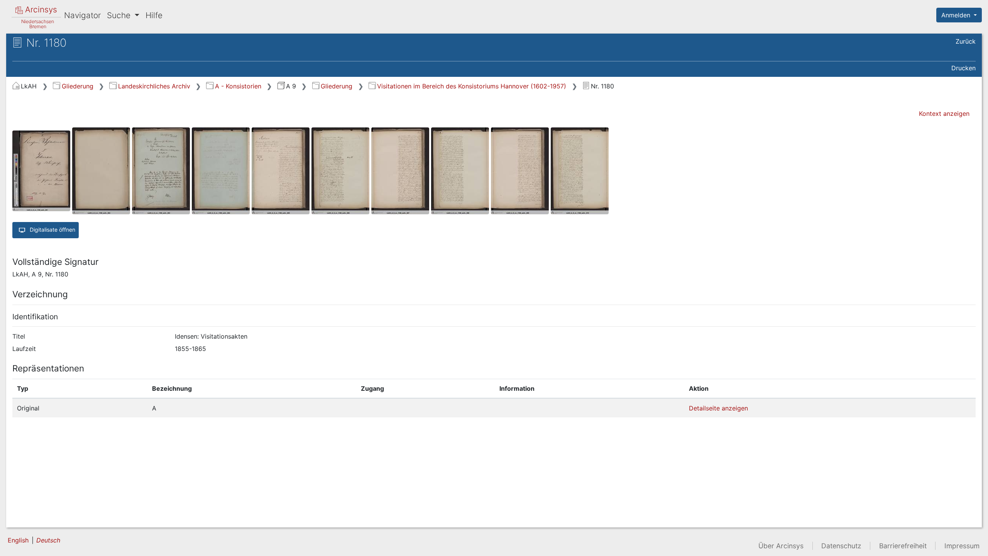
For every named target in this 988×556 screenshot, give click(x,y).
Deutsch (48, 540)
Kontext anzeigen (944, 113)
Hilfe (153, 15)
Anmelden (956, 15)
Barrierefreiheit (903, 546)
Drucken (963, 68)
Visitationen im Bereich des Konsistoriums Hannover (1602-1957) (471, 86)
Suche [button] (120, 15)
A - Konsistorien (238, 86)
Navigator (82, 15)
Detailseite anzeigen (718, 408)
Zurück (966, 41)
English (18, 540)
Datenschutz (841, 546)
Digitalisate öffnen (51, 229)
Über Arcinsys (781, 546)
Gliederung (77, 86)
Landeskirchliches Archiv (154, 86)
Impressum (962, 546)
